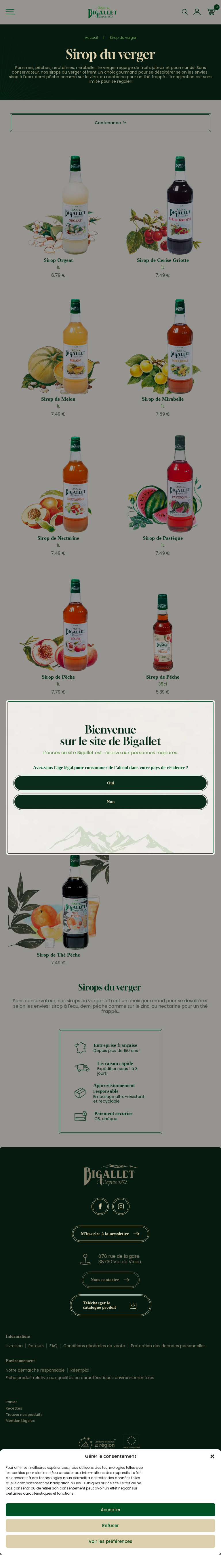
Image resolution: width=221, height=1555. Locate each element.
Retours (36, 1346)
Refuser (110, 1526)
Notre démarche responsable (35, 1370)
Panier (11, 1402)
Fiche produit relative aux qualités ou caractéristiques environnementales (80, 1378)
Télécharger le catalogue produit (99, 1305)
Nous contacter (105, 1279)
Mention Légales (20, 1421)
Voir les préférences (110, 1541)
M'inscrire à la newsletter (105, 1233)
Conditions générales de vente (94, 1346)
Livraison (14, 1346)
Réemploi (80, 1370)
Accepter (111, 1510)
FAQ (53, 1346)
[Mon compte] (197, 12)
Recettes (14, 1408)
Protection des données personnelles (168, 1346)
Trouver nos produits (24, 1415)
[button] (212, 1456)
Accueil (91, 37)
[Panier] (211, 12)
